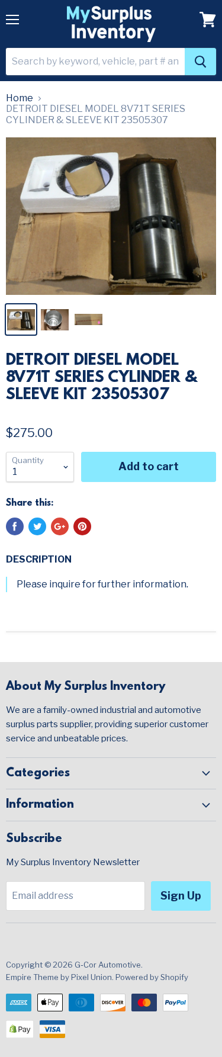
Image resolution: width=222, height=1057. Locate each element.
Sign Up (180, 895)
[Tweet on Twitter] (37, 526)
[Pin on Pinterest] (82, 526)
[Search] (200, 61)
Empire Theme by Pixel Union (59, 977)
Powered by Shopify (151, 977)
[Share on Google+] (60, 526)
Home (19, 98)
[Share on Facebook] (15, 526)
